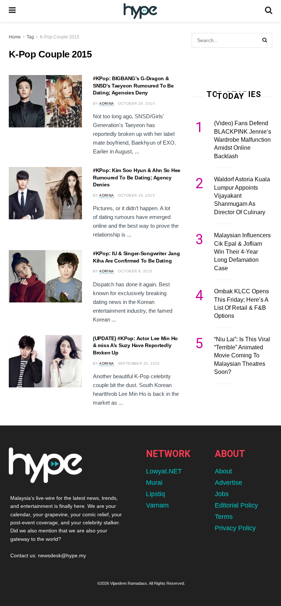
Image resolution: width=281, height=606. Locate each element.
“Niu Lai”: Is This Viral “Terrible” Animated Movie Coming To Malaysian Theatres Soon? (242, 355)
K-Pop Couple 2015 (59, 37)
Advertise (228, 482)
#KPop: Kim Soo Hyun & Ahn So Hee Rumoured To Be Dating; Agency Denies (136, 177)
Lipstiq (155, 494)
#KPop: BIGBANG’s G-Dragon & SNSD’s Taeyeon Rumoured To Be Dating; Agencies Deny (133, 85)
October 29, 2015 (136, 103)
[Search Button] (268, 11)
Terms (224, 516)
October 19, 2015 (136, 195)
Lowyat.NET (164, 471)
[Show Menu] (12, 11)
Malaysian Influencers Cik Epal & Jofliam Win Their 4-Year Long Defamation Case (242, 251)
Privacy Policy (235, 528)
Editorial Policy (236, 505)
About (223, 471)
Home (15, 37)
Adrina (106, 103)
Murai (154, 482)
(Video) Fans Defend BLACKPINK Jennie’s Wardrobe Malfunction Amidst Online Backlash (242, 139)
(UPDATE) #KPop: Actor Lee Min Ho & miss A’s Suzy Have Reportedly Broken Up (135, 345)
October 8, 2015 (135, 271)
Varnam (157, 505)
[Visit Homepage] (140, 11)
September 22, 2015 (139, 363)
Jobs (222, 494)
